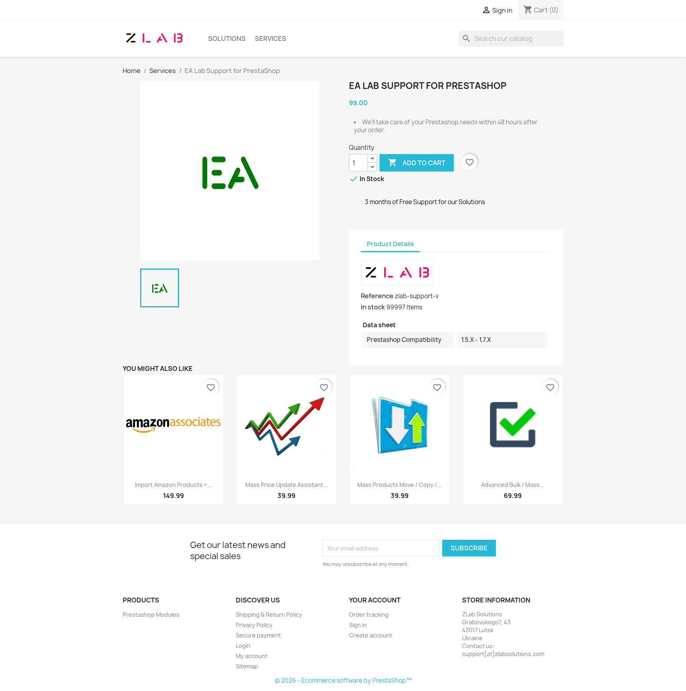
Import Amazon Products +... (173, 484)
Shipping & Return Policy (269, 614)
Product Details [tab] (390, 244)
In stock (373, 307)
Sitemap (247, 666)
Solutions (227, 38)
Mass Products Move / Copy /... (399, 484)
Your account (375, 600)
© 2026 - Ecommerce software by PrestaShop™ (343, 680)
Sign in (358, 625)
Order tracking (369, 614)
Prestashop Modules (151, 614)
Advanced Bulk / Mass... (512, 484)
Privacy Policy (254, 625)
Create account (370, 635)
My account (252, 656)
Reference (377, 296)
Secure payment (258, 635)
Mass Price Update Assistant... (286, 484)
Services (270, 38)
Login (243, 645)
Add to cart (416, 162)
